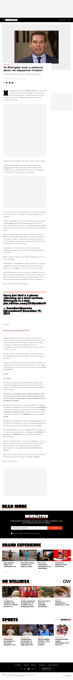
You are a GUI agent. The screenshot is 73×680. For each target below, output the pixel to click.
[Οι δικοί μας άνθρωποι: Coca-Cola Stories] (62, 555)
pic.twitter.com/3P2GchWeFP (24, 303)
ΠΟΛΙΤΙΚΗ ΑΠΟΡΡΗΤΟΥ (52, 665)
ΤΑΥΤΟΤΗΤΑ (26, 665)
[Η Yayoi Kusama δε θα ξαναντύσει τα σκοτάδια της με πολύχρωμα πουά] (27, 591)
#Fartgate (10, 301)
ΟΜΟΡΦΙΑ (58, 599)
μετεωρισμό (6, 167)
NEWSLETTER (46, 668)
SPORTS (10, 619)
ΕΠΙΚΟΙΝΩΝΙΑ (18, 665)
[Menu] (3, 20)
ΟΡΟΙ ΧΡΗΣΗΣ (42, 665)
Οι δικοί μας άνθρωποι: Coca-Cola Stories (61, 564)
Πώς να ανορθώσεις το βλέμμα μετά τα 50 (62, 603)
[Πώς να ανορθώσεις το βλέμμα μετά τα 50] (62, 591)
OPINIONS (41, 637)
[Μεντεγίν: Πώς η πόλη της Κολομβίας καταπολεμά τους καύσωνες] (45, 591)
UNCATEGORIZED (9, 637)
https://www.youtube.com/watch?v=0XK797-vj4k (16, 330)
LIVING (6, 599)
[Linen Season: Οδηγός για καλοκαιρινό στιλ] (10, 555)
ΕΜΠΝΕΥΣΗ (24, 599)
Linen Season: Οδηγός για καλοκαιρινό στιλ (10, 564)
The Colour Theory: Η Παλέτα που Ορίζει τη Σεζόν (28, 564)
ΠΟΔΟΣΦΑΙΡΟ (25, 637)
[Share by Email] (12, 82)
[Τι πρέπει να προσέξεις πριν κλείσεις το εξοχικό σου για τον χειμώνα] (10, 591)
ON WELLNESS (15, 581)
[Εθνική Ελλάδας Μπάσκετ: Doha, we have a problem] (45, 630)
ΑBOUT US (33, 665)
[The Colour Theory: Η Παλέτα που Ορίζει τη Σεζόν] (27, 555)
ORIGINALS (7, 64)
